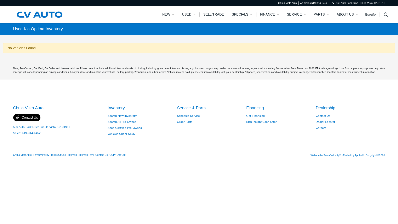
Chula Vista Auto (22, 154)
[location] (333, 3)
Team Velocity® (332, 155)
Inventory (116, 108)
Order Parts (184, 121)
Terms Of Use (58, 154)
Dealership (325, 108)
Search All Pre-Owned (122, 121)
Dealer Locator (325, 121)
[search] (386, 15)
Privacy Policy (41, 154)
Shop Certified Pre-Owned (125, 127)
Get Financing (255, 115)
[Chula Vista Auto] (48, 14)
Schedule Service (188, 115)
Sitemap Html (86, 154)
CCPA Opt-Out (117, 154)
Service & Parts (191, 108)
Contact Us (29, 117)
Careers (321, 127)
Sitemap (72, 154)
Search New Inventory (122, 115)
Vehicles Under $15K (121, 133)
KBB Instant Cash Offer (261, 121)
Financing (255, 108)
